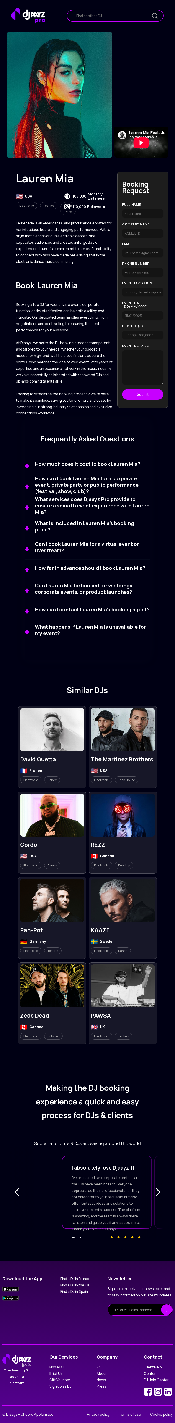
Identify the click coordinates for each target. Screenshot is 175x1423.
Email (127, 244)
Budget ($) (132, 326)
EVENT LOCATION (137, 283)
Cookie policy (161, 1414)
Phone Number (135, 263)
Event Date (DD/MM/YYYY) (135, 304)
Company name (135, 224)
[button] (17, 1192)
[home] (28, 16)
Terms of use (130, 1414)
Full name (131, 204)
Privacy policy (98, 1414)
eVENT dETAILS (135, 346)
